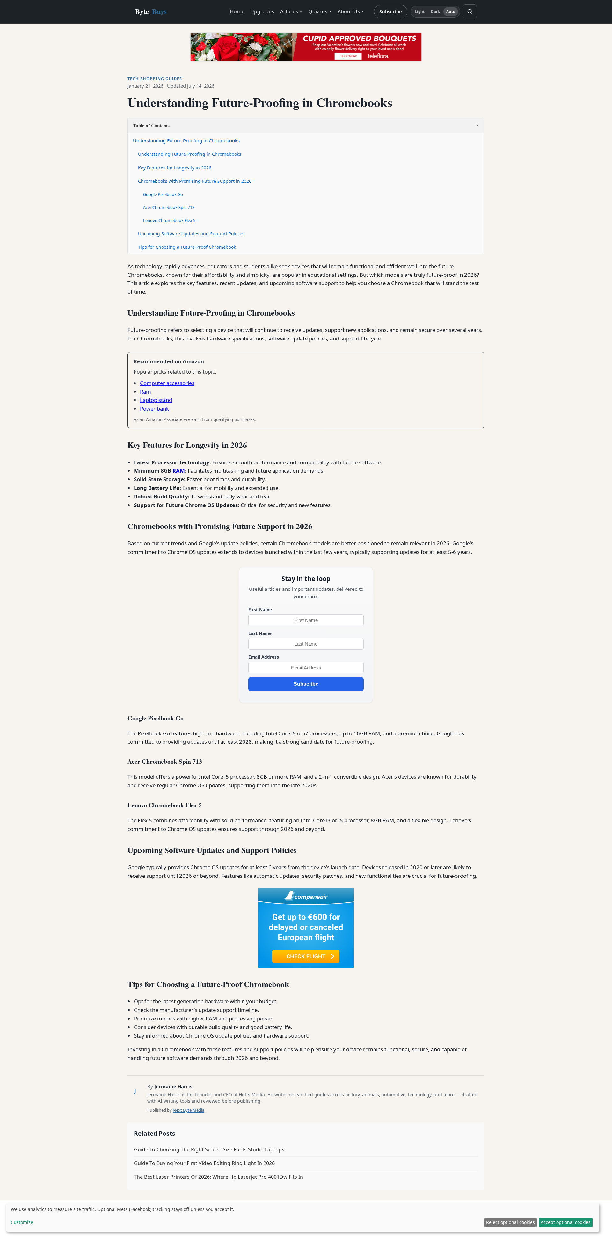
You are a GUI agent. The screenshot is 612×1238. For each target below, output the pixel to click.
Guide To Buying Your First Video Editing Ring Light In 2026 (204, 1163)
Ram (145, 391)
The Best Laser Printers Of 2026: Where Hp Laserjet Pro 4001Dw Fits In (218, 1176)
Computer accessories (167, 383)
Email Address (263, 657)
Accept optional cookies (566, 1222)
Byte (151, 11)
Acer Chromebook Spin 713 (168, 207)
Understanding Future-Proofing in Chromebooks (186, 140)
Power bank (154, 408)
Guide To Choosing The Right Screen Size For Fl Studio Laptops (209, 1149)
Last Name (260, 633)
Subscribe (390, 11)
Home (237, 11)
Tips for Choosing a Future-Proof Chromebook (187, 247)
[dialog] (302, 1217)
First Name (260, 609)
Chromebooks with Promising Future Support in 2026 (194, 181)
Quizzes (317, 11)
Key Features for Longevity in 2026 (174, 168)
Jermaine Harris (173, 1086)
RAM (178, 470)
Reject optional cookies (510, 1222)
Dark (435, 11)
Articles (289, 11)
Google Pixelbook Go (163, 194)
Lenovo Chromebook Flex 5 (169, 220)
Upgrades (262, 11)
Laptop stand (156, 400)
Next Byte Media (188, 1110)
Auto (450, 11)
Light (420, 11)
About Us (349, 11)
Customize (22, 1222)
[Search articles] (470, 11)
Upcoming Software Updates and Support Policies (191, 234)
